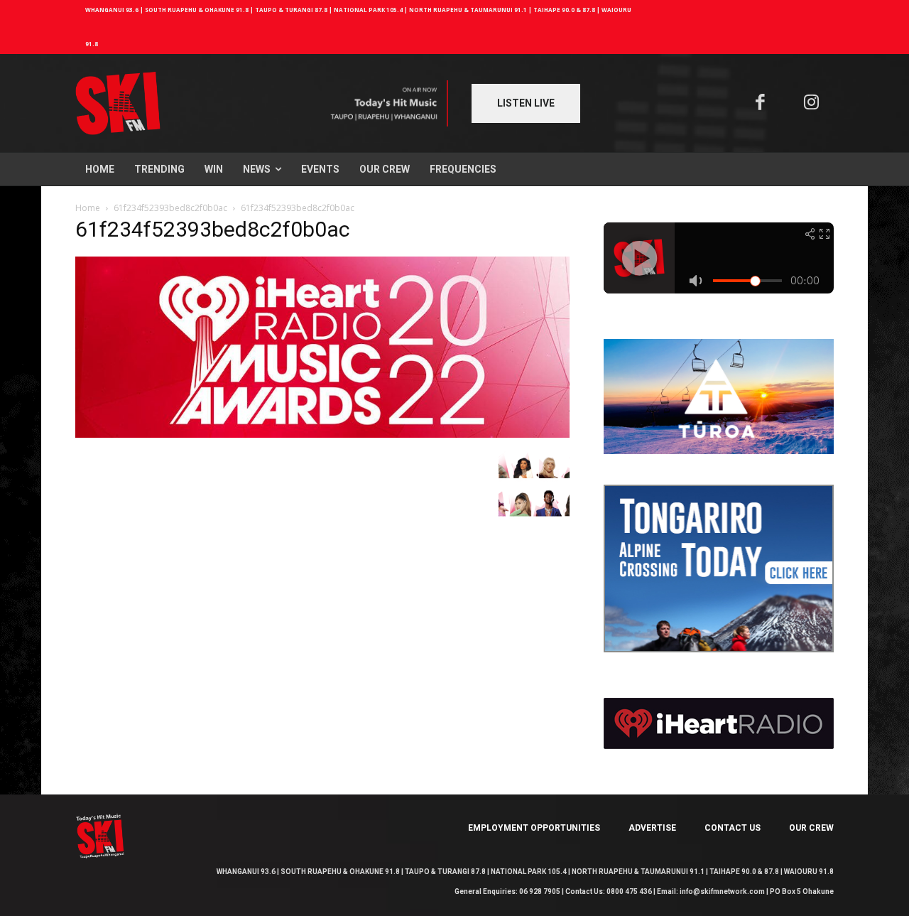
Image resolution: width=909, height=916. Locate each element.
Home (87, 208)
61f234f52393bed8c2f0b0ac (170, 208)
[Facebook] (760, 103)
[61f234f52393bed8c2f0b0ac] (322, 434)
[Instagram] (812, 103)
